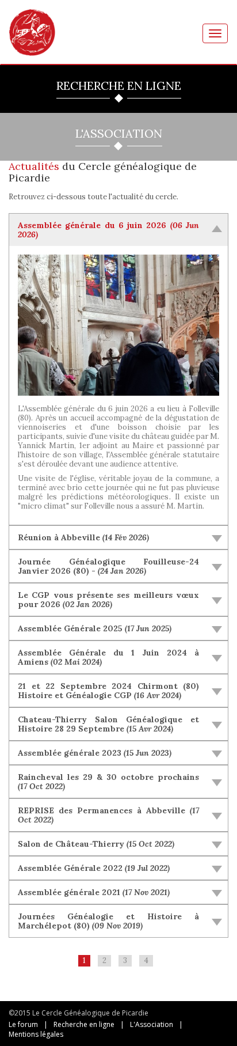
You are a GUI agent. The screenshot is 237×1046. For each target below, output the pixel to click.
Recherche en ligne (83, 1024)
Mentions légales (36, 1034)
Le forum (23, 1024)
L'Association (151, 1024)
